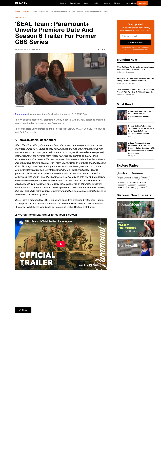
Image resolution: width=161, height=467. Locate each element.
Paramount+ (21, 114)
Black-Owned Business (128, 178)
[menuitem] (96, 3)
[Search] (131, 3)
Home (17, 12)
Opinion (142, 187)
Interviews (122, 173)
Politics (131, 187)
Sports (133, 182)
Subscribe (142, 3)
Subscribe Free (135, 42)
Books (121, 187)
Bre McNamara (24, 49)
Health (143, 182)
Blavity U (122, 182)
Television (27, 12)
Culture (145, 178)
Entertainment (137, 173)
